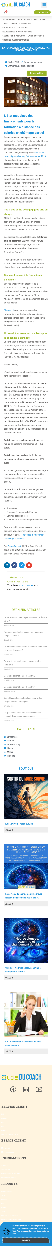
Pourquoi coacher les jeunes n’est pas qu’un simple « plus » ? (23, 634)
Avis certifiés (5, 1170)
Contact (4, 1118)
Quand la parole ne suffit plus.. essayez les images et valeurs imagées (23, 700)
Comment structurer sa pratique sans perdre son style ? (25, 619)
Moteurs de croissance (20, 23)
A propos (4, 1166)
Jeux (20, 19)
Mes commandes (7, 1152)
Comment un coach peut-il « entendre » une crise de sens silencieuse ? (25, 648)
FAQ (2, 1114)
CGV (3, 1122)
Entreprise (12, 66)
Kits (35, 19)
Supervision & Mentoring (13, 35)
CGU (3, 1126)
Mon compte (5, 1148)
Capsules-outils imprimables (15, 40)
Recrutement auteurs (8, 1178)
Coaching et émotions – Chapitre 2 (19, 676)
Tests (4, 23)
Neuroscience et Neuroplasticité (17, 31)
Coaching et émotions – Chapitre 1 (19, 687)
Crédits (3, 1130)
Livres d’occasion (36, 35)
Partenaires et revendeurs (10, 1174)
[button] (44, 5)
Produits (30, 66)
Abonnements (8, 19)
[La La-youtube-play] (38, 1089)
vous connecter (26, 585)
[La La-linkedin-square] (26, 1089)
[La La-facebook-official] (13, 1089)
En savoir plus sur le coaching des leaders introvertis (22, 663)
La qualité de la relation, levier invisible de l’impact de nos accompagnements (22, 714)
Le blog (21, 66)
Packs (42, 19)
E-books (28, 19)
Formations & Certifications (15, 27)
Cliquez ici (9, 310)
